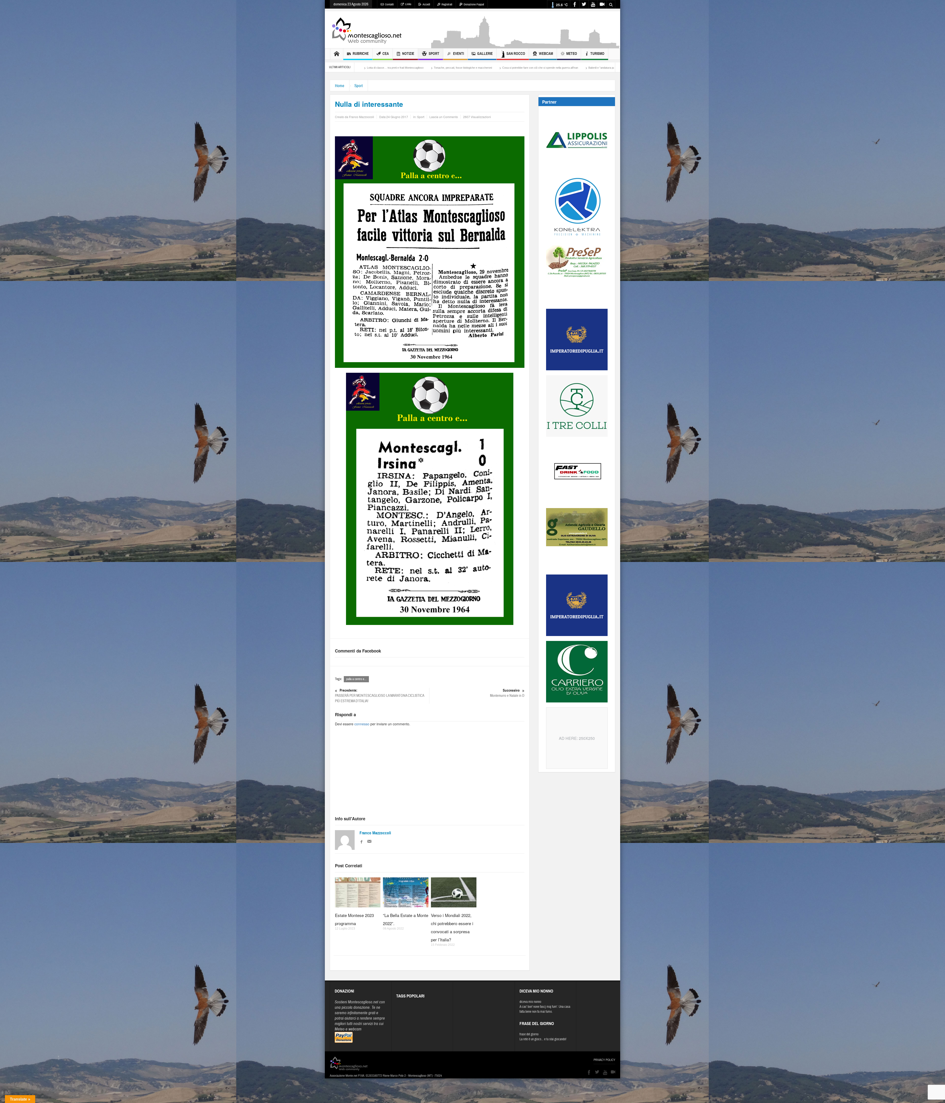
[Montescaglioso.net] (367, 29)
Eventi (458, 53)
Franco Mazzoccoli (375, 833)
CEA (385, 53)
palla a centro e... (356, 679)
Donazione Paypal (474, 4)
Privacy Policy (604, 1060)
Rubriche (361, 53)
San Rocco (515, 53)
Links (408, 4)
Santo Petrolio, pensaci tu (435, 67)
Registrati (446, 4)
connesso (361, 723)
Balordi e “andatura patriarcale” (391, 67)
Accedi (426, 4)
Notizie (408, 53)
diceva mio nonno (530, 1002)
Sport (434, 53)
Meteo (571, 53)
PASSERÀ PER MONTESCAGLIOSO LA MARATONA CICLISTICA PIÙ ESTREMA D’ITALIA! (379, 695)
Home (339, 85)
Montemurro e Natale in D (507, 693)
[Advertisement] (525, 45)
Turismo (597, 53)
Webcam (546, 53)
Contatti (389, 4)
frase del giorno (529, 1034)
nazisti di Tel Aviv (470, 67)
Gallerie (485, 53)
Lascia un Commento (443, 117)
